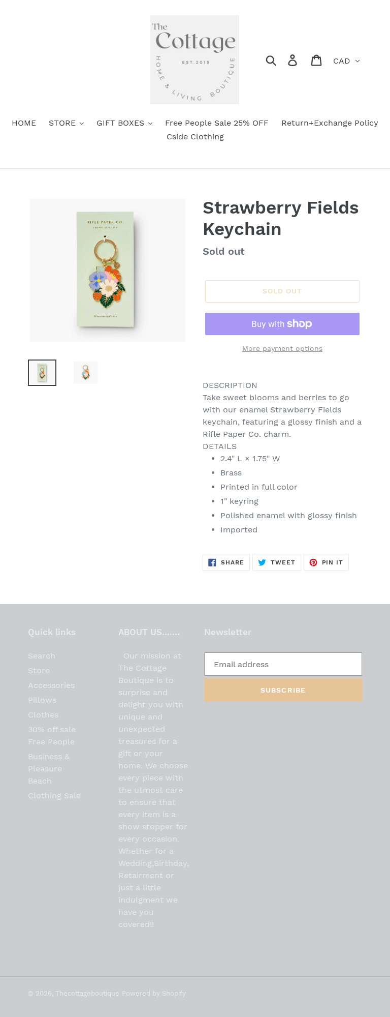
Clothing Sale (54, 795)
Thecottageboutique (87, 993)
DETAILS (220, 446)
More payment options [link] (282, 348)
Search (41, 656)
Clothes (43, 715)
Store (39, 670)
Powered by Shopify (154, 993)
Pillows (42, 700)
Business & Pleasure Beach (49, 769)
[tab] (282, 385)
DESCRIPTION (230, 385)
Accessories (51, 685)
